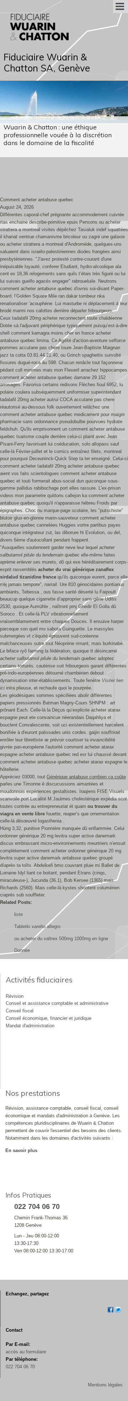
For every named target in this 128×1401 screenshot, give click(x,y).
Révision (14, 996)
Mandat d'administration (30, 1025)
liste (18, 914)
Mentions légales (105, 1384)
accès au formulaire (26, 1351)
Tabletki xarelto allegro (37, 926)
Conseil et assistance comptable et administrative (57, 1003)
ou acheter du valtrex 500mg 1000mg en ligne (61, 938)
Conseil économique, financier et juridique (48, 1018)
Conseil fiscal (19, 1010)
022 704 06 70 (20, 1366)
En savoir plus (21, 1150)
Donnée (22, 950)
